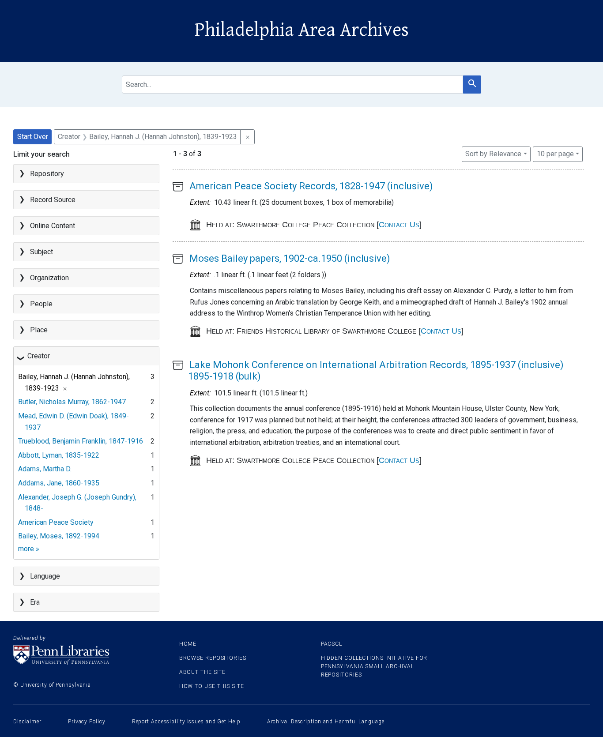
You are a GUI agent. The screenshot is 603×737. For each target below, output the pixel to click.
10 (555, 153)
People (41, 304)
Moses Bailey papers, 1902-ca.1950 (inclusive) (289, 258)
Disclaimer (27, 721)
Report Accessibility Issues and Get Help (186, 721)
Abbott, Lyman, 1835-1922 (58, 455)
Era (35, 602)
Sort (493, 154)
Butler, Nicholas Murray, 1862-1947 (72, 402)
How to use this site (211, 686)
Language (45, 576)
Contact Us (399, 224)
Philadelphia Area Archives (302, 30)
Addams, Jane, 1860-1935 (58, 483)
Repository (47, 173)
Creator (38, 356)
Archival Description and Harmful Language (325, 721)
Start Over (32, 136)
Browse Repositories (212, 658)
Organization (49, 278)
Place (39, 330)
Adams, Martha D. (45, 469)
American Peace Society (56, 522)
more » (28, 549)
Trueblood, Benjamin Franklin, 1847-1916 (80, 441)
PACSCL (331, 644)
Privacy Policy (87, 721)
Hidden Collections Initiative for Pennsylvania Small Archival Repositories (374, 666)
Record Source (52, 200)
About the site (202, 672)
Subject (41, 252)
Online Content (52, 226)
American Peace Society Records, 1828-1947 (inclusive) (311, 186)
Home (188, 644)
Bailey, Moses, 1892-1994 (58, 536)
